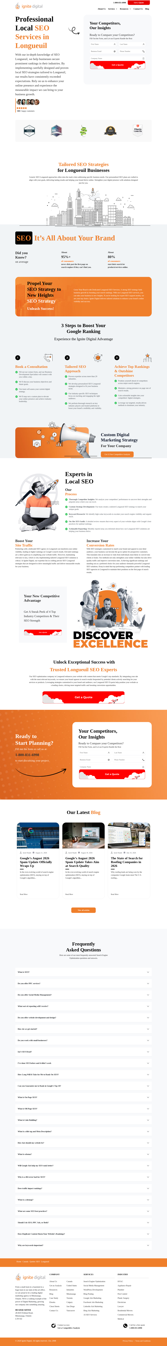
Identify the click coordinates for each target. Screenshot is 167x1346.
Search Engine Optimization (94, 1281)
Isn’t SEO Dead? (25, 1052)
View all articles (83, 910)
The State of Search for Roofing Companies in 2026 (127, 862)
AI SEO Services (90, 1315)
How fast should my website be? (31, 1143)
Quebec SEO (35, 1262)
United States (72, 1286)
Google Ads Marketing (92, 1298)
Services (111, 9)
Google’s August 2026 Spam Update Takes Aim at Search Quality (82, 862)
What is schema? (25, 1154)
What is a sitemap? (25, 1200)
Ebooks (52, 1302)
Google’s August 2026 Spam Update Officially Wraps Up (36, 862)
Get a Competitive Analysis (69, 1328)
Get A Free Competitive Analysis (117, 454)
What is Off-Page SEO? (27, 1109)
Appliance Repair (124, 1286)
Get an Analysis (55, 1286)
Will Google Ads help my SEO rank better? (35, 1166)
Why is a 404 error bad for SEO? (31, 1177)
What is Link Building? (27, 1120)
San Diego (71, 1306)
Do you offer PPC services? (29, 983)
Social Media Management (94, 1286)
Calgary (70, 1302)
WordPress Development (93, 1290)
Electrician (122, 1302)
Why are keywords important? (30, 1245)
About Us (102, 9)
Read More (24, 894)
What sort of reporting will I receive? (33, 1006)
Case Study (53, 1298)
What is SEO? (23, 972)
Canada (25, 1262)
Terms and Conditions (142, 1341)
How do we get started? (27, 1029)
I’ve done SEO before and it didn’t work (34, 1063)
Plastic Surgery (123, 1298)
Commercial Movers (125, 1315)
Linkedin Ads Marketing (93, 1306)
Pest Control (122, 1294)
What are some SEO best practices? (32, 1211)
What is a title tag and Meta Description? (35, 1131)
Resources (124, 9)
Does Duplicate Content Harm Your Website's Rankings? (41, 1234)
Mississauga (71, 1294)
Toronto (70, 1298)
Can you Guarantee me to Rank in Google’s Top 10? (39, 1086)
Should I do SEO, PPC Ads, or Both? (33, 1222)
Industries (70, 1290)
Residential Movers (125, 1311)
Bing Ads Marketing (91, 1311)
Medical (121, 1319)
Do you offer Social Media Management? (35, 995)
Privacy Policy (128, 1341)
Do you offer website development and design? (37, 1018)
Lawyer (121, 1306)
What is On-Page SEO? (27, 1097)
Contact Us (138, 9)
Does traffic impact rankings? (30, 1188)
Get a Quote (139, 3)
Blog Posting (89, 1294)
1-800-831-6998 (119, 3)
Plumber (121, 1290)
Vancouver (71, 1311)
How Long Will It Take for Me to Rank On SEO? (38, 1074)
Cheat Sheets (54, 1306)
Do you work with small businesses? (32, 1040)
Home (19, 1262)
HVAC (120, 1281)
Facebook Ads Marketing (93, 1302)
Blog (147, 9)
